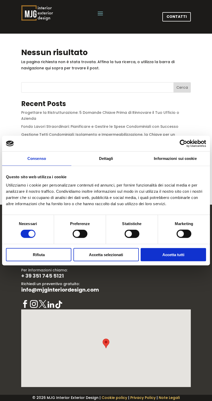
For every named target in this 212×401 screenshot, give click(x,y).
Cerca (182, 87)
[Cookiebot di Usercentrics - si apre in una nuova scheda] (183, 143)
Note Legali (169, 397)
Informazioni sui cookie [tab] (175, 158)
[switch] (80, 234)
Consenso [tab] (36, 158)
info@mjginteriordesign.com (60, 289)
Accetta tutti (173, 254)
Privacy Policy (143, 397)
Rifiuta (39, 254)
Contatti (176, 16)
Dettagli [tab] (106, 158)
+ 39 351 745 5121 (42, 275)
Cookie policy (114, 397)
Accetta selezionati (106, 254)
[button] (106, 343)
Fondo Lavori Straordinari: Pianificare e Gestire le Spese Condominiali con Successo (99, 126)
